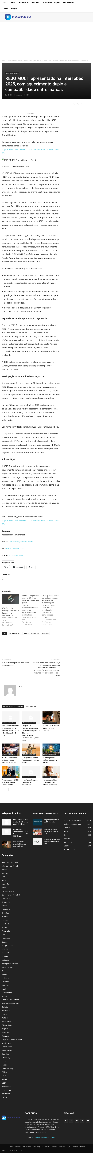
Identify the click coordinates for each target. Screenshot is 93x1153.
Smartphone (23, 3)
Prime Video (6, 1021)
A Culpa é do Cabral (10, 866)
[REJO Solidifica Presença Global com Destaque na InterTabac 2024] (10, 599)
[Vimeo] (77, 1121)
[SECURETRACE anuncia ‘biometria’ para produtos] (51, 717)
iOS (3, 971)
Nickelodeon (7, 992)
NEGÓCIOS (45, 633)
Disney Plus (6, 902)
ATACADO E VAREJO (15, 633)
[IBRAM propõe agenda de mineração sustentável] (31, 772)
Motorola (5, 985)
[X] (9, 105)
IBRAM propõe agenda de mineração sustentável (30, 782)
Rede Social (6, 1032)
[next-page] (7, 789)
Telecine (5, 1065)
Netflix (4, 989)
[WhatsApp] (20, 105)
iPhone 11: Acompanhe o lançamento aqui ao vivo (52, 842)
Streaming (35, 3)
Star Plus (5, 1054)
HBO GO (5, 949)
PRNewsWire (7, 1025)
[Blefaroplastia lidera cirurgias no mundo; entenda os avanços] (51, 772)
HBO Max (5, 953)
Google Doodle (7, 945)
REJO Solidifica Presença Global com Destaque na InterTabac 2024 (10, 611)
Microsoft (5, 982)
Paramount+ (7, 1010)
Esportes (5, 913)
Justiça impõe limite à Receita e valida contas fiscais (30, 760)
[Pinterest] (15, 105)
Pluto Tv (5, 1018)
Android (5, 873)
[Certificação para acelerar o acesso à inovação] (51, 750)
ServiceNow (47, 3)
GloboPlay (6, 938)
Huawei (5, 956)
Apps (4, 3)
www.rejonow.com (15, 548)
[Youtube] (88, 1121)
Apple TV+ (6, 884)
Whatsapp (6, 1094)
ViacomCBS (6, 1090)
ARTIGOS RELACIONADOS (13, 706)
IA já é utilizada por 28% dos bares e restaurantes (15, 664)
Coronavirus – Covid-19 (11, 895)
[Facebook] (4, 105)
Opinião (5, 1007)
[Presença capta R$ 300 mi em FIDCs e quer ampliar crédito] (10, 772)
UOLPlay (5, 1083)
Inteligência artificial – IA (12, 963)
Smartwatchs (7, 1050)
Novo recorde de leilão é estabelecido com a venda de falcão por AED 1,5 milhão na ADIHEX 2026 (10, 730)
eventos (26, 633)
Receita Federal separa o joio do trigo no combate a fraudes (10, 760)
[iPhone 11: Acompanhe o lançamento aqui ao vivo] (37, 841)
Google (4, 942)
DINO (10, 95)
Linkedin (5, 978)
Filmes (4, 927)
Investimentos (7, 967)
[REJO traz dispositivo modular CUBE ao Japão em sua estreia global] (32, 610)
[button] (88, 3)
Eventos (5, 920)
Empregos (6, 909)
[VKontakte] (82, 1121)
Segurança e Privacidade (12, 1039)
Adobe (4, 869)
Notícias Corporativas (15, 61)
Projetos (57, 3)
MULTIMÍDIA (35, 633)
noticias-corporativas (10, 1003)
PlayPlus (5, 1014)
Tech (4, 1061)
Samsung (5, 1036)
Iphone (4, 974)
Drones (5, 906)
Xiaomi (4, 1097)
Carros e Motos (8, 891)
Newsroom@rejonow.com (20, 541)
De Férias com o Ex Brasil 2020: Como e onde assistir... (51, 832)
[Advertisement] (46, 40)
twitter (4, 1079)
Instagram (6, 960)
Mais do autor (31, 706)
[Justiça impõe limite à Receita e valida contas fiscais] (31, 750)
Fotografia (6, 931)
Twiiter (4, 1076)
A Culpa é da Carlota (10, 862)
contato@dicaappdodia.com (43, 1137)
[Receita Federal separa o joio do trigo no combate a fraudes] (10, 750)
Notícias (13, 3)
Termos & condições (10, 9)
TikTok (4, 1072)
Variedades (6, 1086)
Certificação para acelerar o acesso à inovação (50, 760)
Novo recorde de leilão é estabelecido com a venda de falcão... (20, 822)
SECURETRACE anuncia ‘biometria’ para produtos (51, 728)
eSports (5, 916)
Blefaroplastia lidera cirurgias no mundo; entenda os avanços (50, 782)
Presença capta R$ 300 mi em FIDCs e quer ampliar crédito (10, 782)
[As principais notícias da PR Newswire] (37, 822)
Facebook (5, 924)
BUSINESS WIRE (16, 555)
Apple (4, 877)
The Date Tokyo (68, 3)
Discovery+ (6, 898)
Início (3, 61)
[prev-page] (3, 789)
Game (4, 934)
